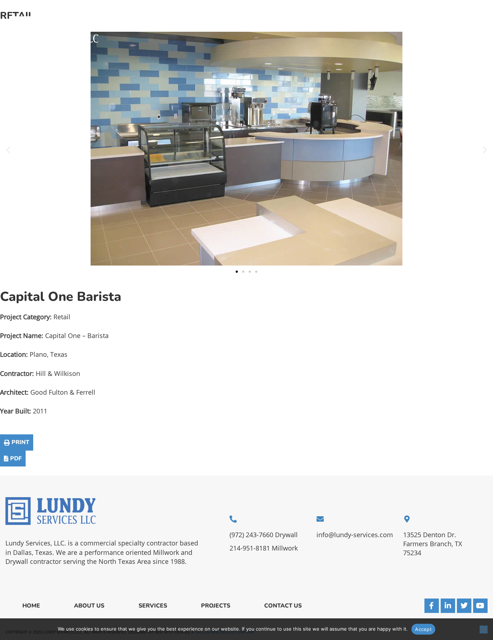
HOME (225, 30)
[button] (8, 149)
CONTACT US (378, 30)
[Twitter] (464, 606)
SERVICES (297, 30)
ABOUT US (259, 30)
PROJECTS (335, 30)
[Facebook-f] (431, 606)
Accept (423, 629)
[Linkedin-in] (448, 606)
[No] (484, 630)
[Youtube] (480, 606)
